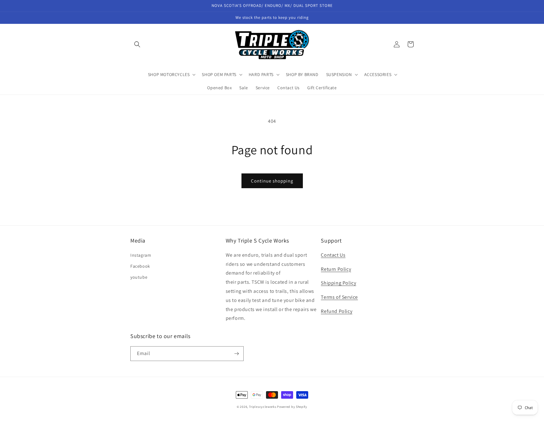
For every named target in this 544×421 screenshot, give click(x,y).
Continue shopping (272, 181)
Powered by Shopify (292, 407)
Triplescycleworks (262, 407)
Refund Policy (336, 311)
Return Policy (336, 269)
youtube (138, 277)
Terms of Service (339, 297)
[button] (137, 44)
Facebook (140, 266)
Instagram (140, 255)
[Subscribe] (236, 353)
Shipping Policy (338, 283)
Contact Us (333, 255)
